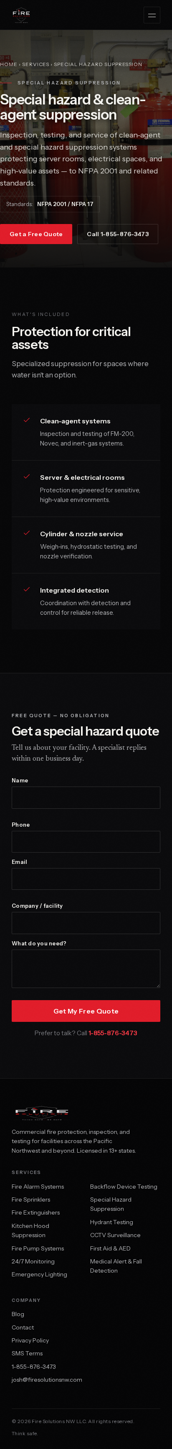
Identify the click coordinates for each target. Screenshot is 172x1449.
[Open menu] (152, 15)
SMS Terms (27, 1353)
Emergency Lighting (39, 1274)
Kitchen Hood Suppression (30, 1230)
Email (19, 862)
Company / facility (37, 906)
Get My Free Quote (86, 1011)
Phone (21, 825)
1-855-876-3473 (113, 1033)
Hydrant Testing (111, 1222)
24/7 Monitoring (33, 1261)
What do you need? (39, 943)
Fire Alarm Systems (38, 1186)
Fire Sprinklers (31, 1199)
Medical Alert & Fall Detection (116, 1266)
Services (36, 64)
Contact (23, 1327)
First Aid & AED (110, 1248)
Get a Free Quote (36, 234)
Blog (18, 1314)
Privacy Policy (30, 1340)
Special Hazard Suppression (111, 1204)
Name (20, 780)
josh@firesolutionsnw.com (47, 1379)
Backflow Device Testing (123, 1186)
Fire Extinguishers (36, 1212)
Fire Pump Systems (38, 1248)
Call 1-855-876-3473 (117, 234)
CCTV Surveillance (115, 1235)
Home (9, 64)
